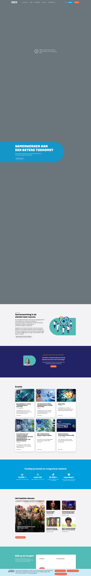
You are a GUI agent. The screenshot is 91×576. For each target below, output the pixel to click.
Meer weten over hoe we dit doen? (23, 336)
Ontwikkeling (37, 2)
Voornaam (42, 558)
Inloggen (70, 2)
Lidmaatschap (51, 2)
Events (31, 2)
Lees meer (53, 368)
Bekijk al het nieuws (20, 537)
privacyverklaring (33, 573)
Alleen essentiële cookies (61, 574)
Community (24, 2)
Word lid (77, 2)
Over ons (44, 2)
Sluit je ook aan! (19, 158)
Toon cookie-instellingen (73, 570)
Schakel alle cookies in (60, 570)
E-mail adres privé (60, 558)
